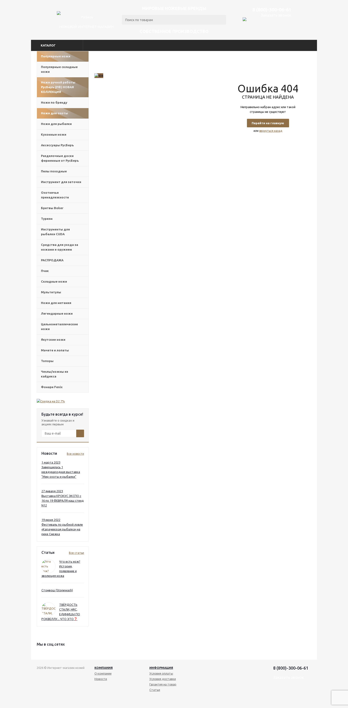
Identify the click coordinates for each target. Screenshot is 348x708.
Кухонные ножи (53, 134)
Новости (100, 678)
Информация (161, 667)
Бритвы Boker (52, 208)
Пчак (45, 270)
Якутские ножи (53, 339)
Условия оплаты (161, 673)
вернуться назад (270, 130)
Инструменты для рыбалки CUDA (55, 232)
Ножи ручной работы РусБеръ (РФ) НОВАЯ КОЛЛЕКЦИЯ (58, 87)
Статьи (154, 689)
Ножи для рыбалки (56, 123)
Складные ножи (54, 281)
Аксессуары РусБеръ (57, 145)
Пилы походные (54, 171)
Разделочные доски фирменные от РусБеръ (60, 158)
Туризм (47, 218)
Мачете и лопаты (55, 350)
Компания (103, 667)
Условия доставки (162, 678)
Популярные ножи (55, 56)
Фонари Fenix (51, 387)
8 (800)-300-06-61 (271, 9)
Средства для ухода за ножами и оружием (59, 247)
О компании (103, 673)
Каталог (48, 45)
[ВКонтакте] (278, 693)
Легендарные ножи (57, 313)
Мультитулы (51, 292)
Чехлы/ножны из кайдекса (54, 374)
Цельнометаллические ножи (59, 326)
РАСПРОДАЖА (52, 260)
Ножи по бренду (54, 102)
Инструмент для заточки (61, 182)
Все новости (75, 453)
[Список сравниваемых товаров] (287, 31)
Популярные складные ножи (59, 69)
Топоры (47, 361)
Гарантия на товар (162, 684)
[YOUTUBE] (286, 693)
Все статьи (76, 552)
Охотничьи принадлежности (55, 195)
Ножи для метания (56, 302)
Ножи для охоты (54, 113)
